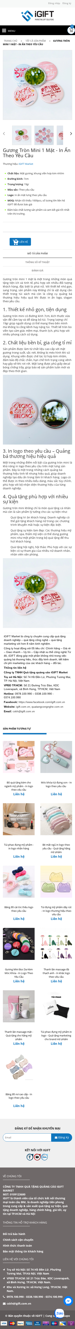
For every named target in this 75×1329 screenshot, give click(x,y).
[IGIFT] (37, 15)
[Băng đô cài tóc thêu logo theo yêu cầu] (19, 882)
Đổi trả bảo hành (14, 1234)
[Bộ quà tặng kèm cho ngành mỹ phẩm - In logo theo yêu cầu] (19, 757)
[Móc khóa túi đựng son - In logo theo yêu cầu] (56, 757)
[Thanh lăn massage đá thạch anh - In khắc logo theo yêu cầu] (56, 944)
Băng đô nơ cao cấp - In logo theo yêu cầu (19, 1096)
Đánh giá (37, 270)
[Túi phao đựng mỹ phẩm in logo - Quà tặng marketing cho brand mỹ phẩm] (56, 1006)
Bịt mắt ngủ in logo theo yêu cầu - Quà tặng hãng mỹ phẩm (56, 848)
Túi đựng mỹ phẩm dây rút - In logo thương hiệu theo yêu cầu (56, 910)
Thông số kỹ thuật (37, 262)
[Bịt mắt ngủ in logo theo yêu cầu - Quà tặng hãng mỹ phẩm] (56, 819)
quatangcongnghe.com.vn (47, 706)
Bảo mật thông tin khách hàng (23, 1251)
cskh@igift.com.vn (24, 711)
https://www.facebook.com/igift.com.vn (42, 702)
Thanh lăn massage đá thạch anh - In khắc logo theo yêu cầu (56, 973)
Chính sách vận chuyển (18, 1240)
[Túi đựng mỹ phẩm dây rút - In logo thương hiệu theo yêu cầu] (56, 882)
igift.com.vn (23, 706)
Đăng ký (66, 3)
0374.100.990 (54, 1297)
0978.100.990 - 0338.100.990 (25, 1297)
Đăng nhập (54, 3)
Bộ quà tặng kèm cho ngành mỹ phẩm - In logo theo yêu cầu (18, 786)
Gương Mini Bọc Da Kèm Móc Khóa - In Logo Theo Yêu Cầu (19, 973)
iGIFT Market (26, 164)
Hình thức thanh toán (17, 1245)
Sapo (66, 1316)
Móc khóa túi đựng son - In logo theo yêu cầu (56, 784)
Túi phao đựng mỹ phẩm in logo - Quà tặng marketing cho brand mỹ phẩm (56, 1035)
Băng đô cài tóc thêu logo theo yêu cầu (18, 909)
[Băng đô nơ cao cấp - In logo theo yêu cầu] (19, 1069)
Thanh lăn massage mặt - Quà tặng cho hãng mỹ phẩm (19, 1035)
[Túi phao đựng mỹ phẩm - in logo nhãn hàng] (19, 819)
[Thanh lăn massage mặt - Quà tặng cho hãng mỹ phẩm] (19, 1006)
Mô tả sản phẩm (37, 253)
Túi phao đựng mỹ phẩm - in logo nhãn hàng (19, 846)
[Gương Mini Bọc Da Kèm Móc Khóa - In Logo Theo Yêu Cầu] (19, 944)
